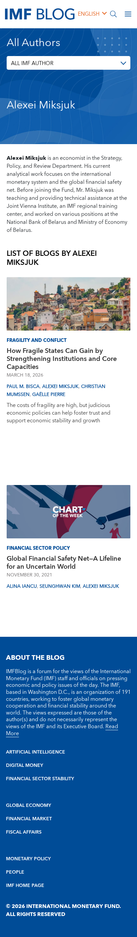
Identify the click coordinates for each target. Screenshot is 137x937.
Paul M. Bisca (23, 387)
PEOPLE (15, 872)
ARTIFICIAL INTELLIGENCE (35, 752)
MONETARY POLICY (28, 859)
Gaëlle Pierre (48, 395)
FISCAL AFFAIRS (24, 832)
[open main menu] (128, 14)
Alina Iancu (22, 586)
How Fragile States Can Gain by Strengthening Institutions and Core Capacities (62, 359)
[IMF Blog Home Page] (39, 13)
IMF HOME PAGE (25, 885)
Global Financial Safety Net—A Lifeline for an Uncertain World (64, 563)
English (88, 14)
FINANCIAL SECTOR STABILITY (40, 779)
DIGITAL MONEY (24, 765)
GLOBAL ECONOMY (28, 805)
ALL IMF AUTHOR (32, 63)
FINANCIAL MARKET (29, 819)
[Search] (113, 14)
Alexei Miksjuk (60, 387)
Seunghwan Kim (60, 586)
